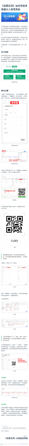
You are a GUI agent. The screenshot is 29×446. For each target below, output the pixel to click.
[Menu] (1, 445)
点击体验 (3, 377)
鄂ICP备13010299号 (24, 444)
